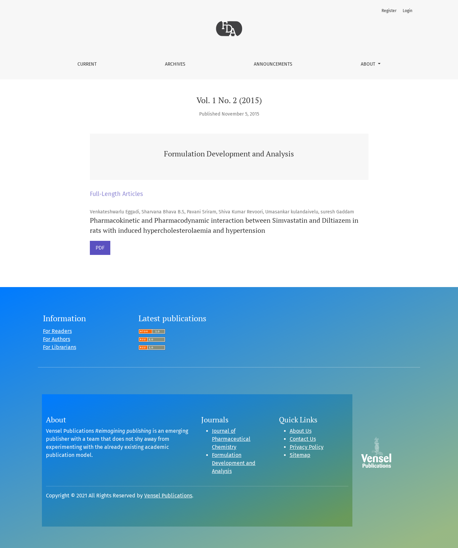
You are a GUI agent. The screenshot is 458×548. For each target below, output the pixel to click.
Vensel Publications (168, 495)
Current (87, 64)
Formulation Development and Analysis (233, 463)
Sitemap (300, 455)
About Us (300, 431)
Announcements (273, 64)
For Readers (57, 331)
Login (407, 10)
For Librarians (59, 347)
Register (389, 10)
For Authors (56, 339)
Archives (175, 64)
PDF (100, 248)
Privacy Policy (307, 447)
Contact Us (303, 439)
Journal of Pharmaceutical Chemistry (231, 439)
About (369, 64)
